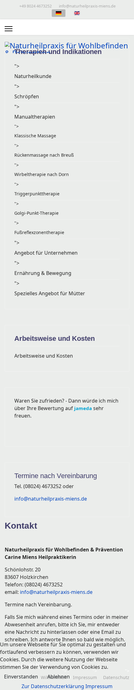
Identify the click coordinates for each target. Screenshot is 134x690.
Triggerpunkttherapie (37, 194)
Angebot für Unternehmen (46, 252)
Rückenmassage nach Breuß (44, 155)
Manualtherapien (34, 116)
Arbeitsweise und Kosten (43, 355)
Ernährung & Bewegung (42, 273)
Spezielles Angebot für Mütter (49, 293)
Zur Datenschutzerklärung (53, 686)
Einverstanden (21, 676)
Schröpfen (26, 96)
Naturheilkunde (32, 76)
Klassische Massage (35, 136)
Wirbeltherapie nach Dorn (41, 174)
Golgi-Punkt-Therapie (36, 213)
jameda (83, 408)
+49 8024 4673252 (35, 6)
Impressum (98, 686)
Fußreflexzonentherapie (39, 232)
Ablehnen (58, 676)
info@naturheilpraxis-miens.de (87, 6)
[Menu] (8, 28)
